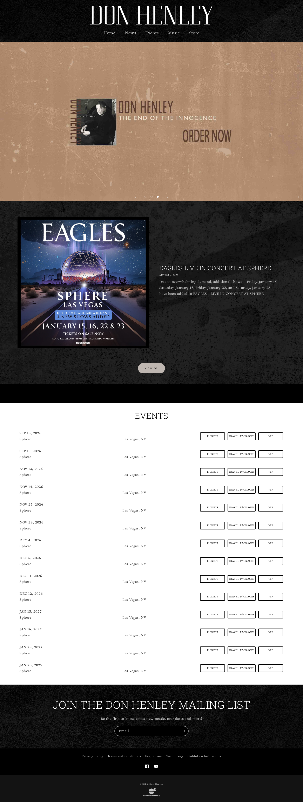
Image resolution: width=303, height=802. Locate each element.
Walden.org (174, 756)
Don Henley (156, 784)
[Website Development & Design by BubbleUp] (151, 796)
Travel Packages (242, 436)
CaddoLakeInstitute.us (204, 756)
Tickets (212, 436)
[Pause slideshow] (298, 196)
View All (151, 368)
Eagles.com (153, 756)
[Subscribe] (183, 731)
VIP (270, 436)
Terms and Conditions (124, 756)
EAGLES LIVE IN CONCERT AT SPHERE (215, 268)
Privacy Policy (92, 756)
